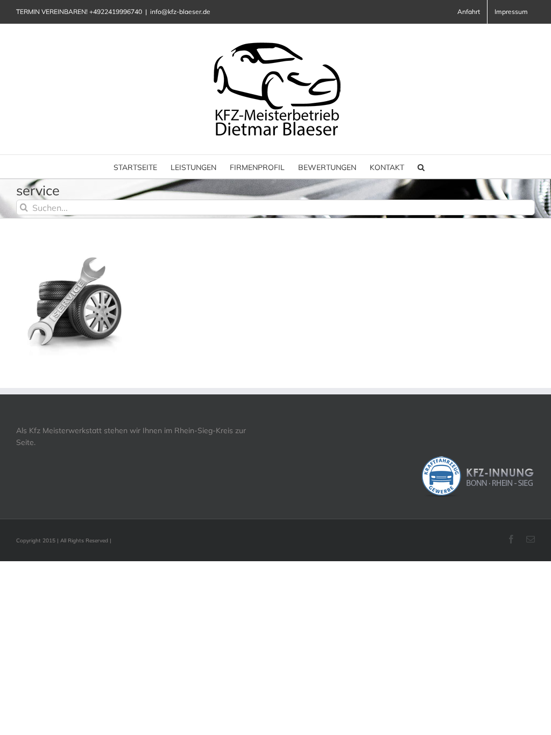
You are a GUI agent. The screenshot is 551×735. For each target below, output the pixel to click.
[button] (421, 166)
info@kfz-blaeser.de (180, 12)
